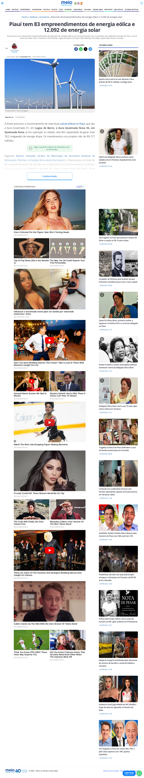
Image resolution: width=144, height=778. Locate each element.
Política (46, 9)
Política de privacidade (111, 771)
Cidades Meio (98, 9)
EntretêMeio (25, 9)
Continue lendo (49, 176)
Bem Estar (108, 9)
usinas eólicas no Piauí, (72, 123)
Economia (44, 17)
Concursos (77, 9)
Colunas (87, 9)
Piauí (61, 9)
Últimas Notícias (131, 9)
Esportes (68, 9)
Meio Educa (118, 9)
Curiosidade (37, 9)
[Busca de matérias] (141, 4)
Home (8, 9)
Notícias (15, 9)
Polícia (54, 9)
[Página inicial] (66, 3)
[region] (118, 109)
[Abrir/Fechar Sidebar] (2, 3)
